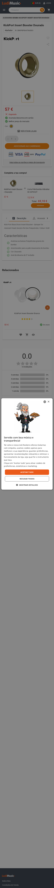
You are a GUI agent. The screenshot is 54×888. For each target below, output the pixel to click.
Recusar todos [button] (27, 479)
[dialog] (27, 444)
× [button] (48, 402)
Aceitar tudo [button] (27, 472)
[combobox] (45, 401)
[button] (27, 484)
